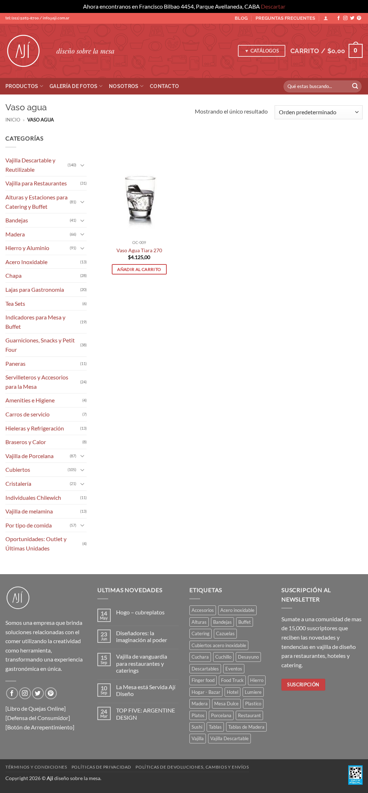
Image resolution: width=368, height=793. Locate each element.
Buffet (244, 622)
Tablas (215, 727)
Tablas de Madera (246, 727)
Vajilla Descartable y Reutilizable (30, 165)
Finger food (203, 680)
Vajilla (198, 738)
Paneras (15, 363)
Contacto (164, 86)
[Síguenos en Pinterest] (359, 18)
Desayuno (248, 657)
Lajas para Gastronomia (34, 289)
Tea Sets (15, 303)
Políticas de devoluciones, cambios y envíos (192, 767)
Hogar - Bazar (206, 692)
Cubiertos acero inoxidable (219, 645)
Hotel (232, 692)
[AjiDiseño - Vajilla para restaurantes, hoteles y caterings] (25, 51)
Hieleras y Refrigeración (34, 427)
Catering (201, 633)
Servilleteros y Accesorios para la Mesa (36, 382)
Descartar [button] (273, 6)
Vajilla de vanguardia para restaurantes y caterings (141, 663)
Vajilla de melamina (29, 511)
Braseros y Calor (25, 441)
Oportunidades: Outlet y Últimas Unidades (35, 543)
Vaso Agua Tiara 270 (139, 250)
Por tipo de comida (28, 524)
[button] (326, 50)
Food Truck (232, 680)
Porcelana (221, 715)
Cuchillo (223, 657)
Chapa (13, 275)
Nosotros (123, 86)
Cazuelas (225, 633)
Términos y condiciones (36, 767)
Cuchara (200, 657)
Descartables (205, 669)
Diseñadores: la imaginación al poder (141, 636)
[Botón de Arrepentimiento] (39, 727)
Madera (15, 233)
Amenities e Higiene (30, 400)
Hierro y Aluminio (27, 247)
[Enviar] (355, 86)
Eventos (233, 669)
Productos (21, 86)
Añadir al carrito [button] (139, 269)
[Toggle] (82, 164)
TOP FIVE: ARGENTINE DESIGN (145, 713)
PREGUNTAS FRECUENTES (285, 18)
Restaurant (249, 715)
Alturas (199, 622)
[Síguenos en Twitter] (352, 18)
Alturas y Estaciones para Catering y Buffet (36, 202)
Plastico (253, 703)
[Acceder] (325, 18)
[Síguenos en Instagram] (345, 18)
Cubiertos (17, 469)
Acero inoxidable (237, 610)
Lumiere (253, 692)
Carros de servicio (27, 414)
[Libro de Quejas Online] (35, 708)
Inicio (12, 120)
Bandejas (16, 220)
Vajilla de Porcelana (29, 455)
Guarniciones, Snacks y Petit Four (40, 345)
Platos (198, 715)
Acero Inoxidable (26, 261)
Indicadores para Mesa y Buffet (35, 322)
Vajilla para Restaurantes (36, 183)
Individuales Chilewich (33, 497)
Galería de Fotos (74, 86)
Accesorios (203, 610)
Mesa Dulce (226, 703)
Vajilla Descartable (229, 738)
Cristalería (18, 483)
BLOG (241, 18)
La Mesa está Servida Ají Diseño (145, 690)
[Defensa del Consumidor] (37, 717)
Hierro (256, 680)
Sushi (197, 727)
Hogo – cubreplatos (140, 612)
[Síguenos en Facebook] (338, 18)
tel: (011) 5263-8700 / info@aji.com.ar (37, 18)
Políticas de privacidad (101, 767)
